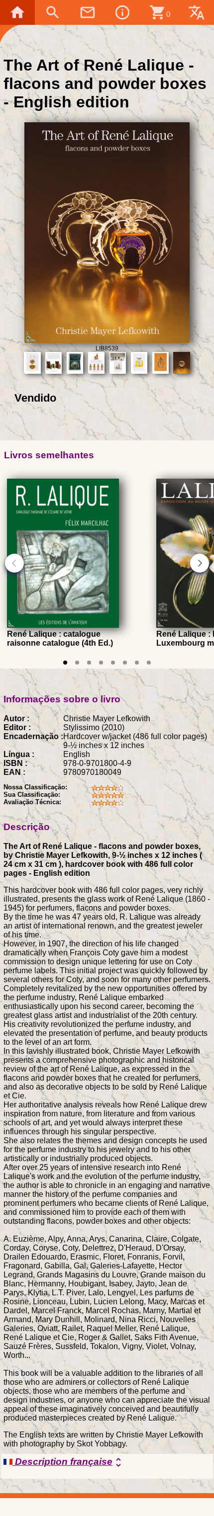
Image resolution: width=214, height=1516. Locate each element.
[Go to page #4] (101, 663)
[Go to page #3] (89, 663)
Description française (68, 1462)
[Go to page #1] (65, 663)
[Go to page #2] (77, 663)
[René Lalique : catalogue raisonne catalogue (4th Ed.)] (63, 625)
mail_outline (87, 12)
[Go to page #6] (125, 663)
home (17, 12)
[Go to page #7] (137, 663)
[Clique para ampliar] (107, 340)
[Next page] (199, 563)
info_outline (122, 12)
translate (196, 12)
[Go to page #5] (113, 663)
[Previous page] (14, 563)
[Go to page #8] (149, 663)
